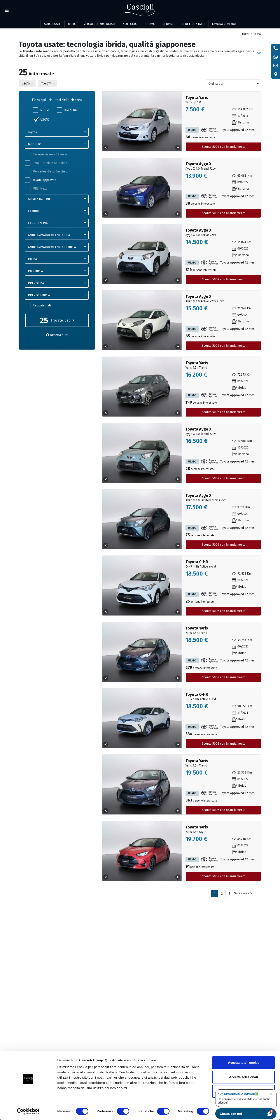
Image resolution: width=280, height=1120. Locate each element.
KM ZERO (70, 110)
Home (245, 33)
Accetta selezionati (243, 1077)
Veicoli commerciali (99, 24)
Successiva (241, 893)
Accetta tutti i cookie (243, 1062)
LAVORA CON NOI (224, 24)
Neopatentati (42, 305)
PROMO (150, 24)
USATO (44, 119)
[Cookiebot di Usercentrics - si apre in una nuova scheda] (28, 1111)
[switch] (123, 1111)
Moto (72, 24)
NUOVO (45, 110)
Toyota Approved (44, 180)
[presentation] (105, 147)
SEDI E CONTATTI (193, 24)
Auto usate (52, 24)
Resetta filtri (58, 335)
